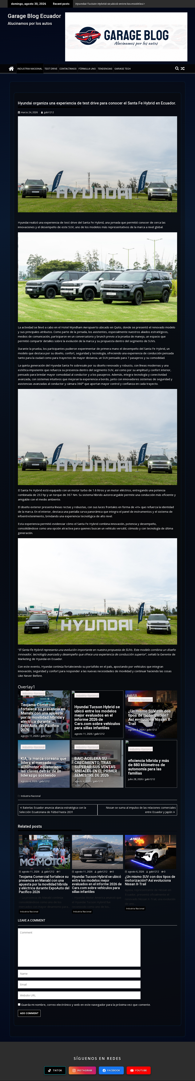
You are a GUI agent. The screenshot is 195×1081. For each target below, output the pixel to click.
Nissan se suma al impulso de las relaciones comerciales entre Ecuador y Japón (141, 810)
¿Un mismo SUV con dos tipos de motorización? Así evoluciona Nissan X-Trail (126, 4)
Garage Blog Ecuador (34, 16)
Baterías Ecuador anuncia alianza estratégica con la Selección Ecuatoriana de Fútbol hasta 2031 (52, 810)
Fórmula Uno (87, 68)
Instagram (84, 1070)
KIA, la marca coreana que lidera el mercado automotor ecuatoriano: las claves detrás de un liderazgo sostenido (43, 766)
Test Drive (51, 68)
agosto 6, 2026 (135, 871)
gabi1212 (49, 112)
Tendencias (105, 68)
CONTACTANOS (68, 68)
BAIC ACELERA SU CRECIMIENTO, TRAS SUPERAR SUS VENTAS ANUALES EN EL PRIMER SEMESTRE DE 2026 (95, 766)
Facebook (113, 1070)
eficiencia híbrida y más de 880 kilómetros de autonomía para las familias (148, 767)
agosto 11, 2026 (30, 871)
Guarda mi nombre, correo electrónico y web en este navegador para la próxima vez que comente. (86, 1004)
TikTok (57, 1070)
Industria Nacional (30, 68)
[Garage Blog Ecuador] (11, 68)
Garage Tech (122, 68)
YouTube (141, 1070)
